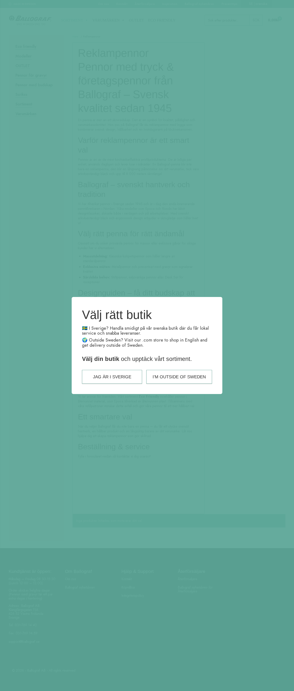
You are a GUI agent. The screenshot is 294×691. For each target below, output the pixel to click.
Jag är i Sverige (112, 376)
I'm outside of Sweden (179, 376)
